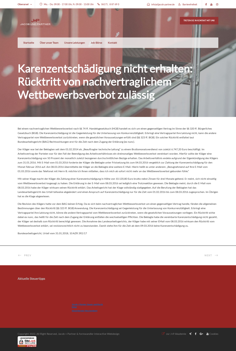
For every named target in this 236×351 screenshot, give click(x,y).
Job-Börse (96, 42)
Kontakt (112, 42)
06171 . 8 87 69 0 (110, 4)
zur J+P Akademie (176, 334)
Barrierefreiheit (190, 5)
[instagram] (217, 4)
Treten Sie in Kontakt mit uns (199, 21)
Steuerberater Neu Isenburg (84, 311)
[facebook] (206, 4)
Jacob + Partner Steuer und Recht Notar (87, 305)
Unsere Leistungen (74, 42)
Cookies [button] (213, 334)
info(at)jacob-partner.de (163, 5)
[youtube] (211, 4)
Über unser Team (49, 42)
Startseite (28, 42)
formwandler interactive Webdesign (99, 334)
